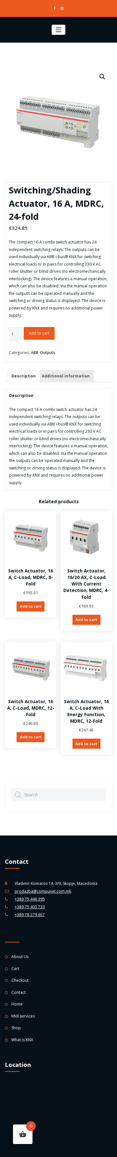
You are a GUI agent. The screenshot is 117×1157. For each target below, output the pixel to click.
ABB (34, 352)
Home (17, 1004)
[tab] (23, 376)
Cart (15, 968)
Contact (18, 992)
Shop (16, 1028)
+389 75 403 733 (30, 907)
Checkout (20, 980)
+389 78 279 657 (30, 914)
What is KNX (22, 1040)
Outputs (47, 352)
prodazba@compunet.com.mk (43, 891)
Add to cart (39, 333)
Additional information (66, 376)
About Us (20, 956)
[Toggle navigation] (59, 30)
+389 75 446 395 (30, 899)
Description (23, 376)
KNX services (23, 1016)
